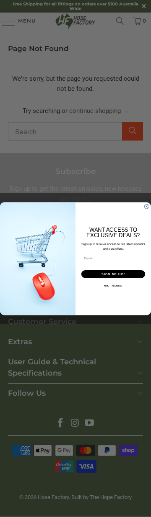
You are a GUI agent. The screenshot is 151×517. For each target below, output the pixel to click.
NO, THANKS (113, 285)
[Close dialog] (146, 206)
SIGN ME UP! (113, 273)
